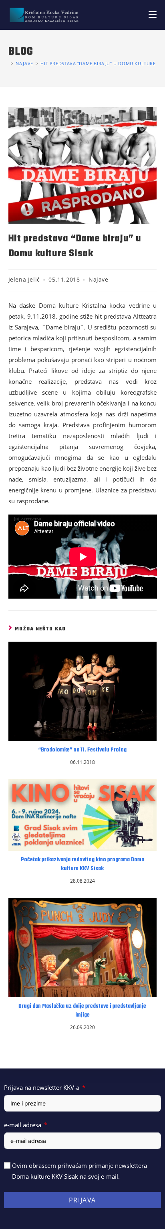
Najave (99, 279)
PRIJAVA (82, 1200)
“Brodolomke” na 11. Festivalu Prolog (82, 750)
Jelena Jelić (24, 279)
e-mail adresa (22, 1125)
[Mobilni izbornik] (153, 15)
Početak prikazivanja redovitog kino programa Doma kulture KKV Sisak (82, 864)
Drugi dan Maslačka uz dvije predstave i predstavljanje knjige (82, 1011)
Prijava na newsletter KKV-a (41, 1087)
